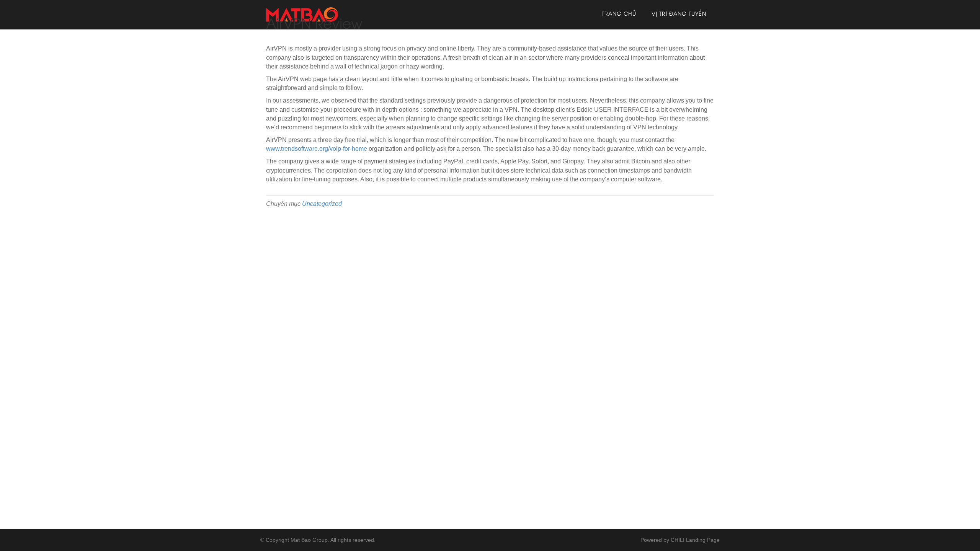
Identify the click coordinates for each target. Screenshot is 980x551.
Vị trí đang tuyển (679, 14)
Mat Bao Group (309, 540)
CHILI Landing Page (695, 540)
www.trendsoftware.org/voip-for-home (316, 148)
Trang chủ (619, 14)
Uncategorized (322, 204)
